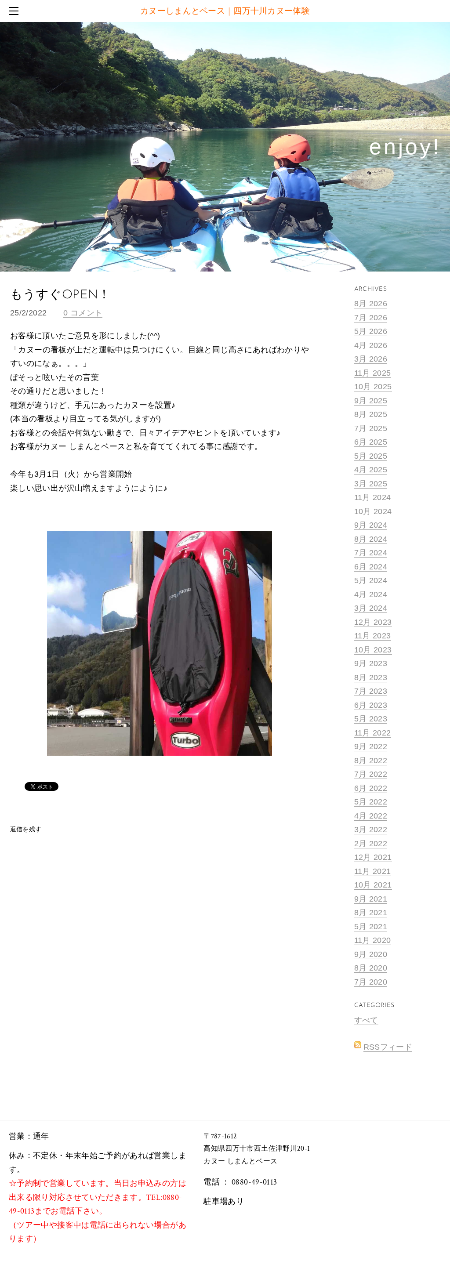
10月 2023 (373, 649)
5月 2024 (371, 580)
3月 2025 (371, 483)
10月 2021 (373, 884)
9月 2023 (371, 663)
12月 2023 (373, 622)
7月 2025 (371, 428)
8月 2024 (371, 539)
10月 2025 (373, 386)
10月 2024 (373, 511)
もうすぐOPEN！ (60, 295)
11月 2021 (372, 871)
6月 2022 (371, 788)
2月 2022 (371, 843)
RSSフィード (388, 1047)
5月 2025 (371, 456)
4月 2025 (371, 469)
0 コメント (82, 312)
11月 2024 (372, 497)
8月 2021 (371, 912)
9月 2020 (371, 954)
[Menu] (15, 11)
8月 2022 (371, 760)
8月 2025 (371, 414)
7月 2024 (371, 552)
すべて (366, 1020)
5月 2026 (371, 331)
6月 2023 (371, 705)
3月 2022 (371, 829)
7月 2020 (371, 982)
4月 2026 (371, 345)
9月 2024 (371, 525)
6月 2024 (371, 566)
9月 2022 (371, 746)
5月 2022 (371, 801)
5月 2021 (371, 926)
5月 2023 (371, 718)
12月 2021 (373, 857)
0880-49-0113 (254, 1182)
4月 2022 (371, 816)
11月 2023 (372, 635)
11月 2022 (372, 732)
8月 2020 (371, 968)
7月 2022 (371, 774)
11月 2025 (372, 373)
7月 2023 (371, 691)
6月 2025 (371, 442)
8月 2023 (371, 677)
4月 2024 (371, 594)
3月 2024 (371, 608)
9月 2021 (371, 899)
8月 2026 (371, 303)
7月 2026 (371, 317)
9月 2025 (371, 400)
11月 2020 (372, 940)
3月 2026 (371, 359)
